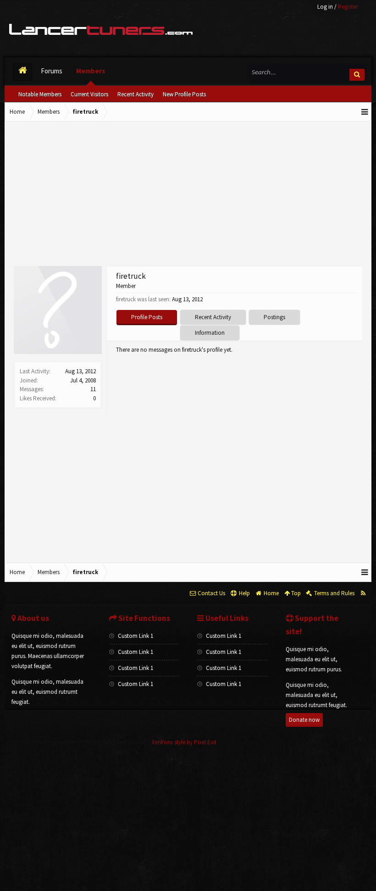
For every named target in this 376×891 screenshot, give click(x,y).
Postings (274, 317)
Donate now (304, 720)
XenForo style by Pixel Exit (184, 742)
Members (90, 70)
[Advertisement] (188, 195)
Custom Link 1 (134, 636)
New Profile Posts (184, 94)
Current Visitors (89, 94)
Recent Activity (135, 94)
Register (348, 7)
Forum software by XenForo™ (79, 742)
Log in (325, 7)
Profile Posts (146, 317)
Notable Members (39, 94)
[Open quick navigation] (365, 112)
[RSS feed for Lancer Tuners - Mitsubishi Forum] (363, 593)
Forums (51, 70)
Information (210, 333)
